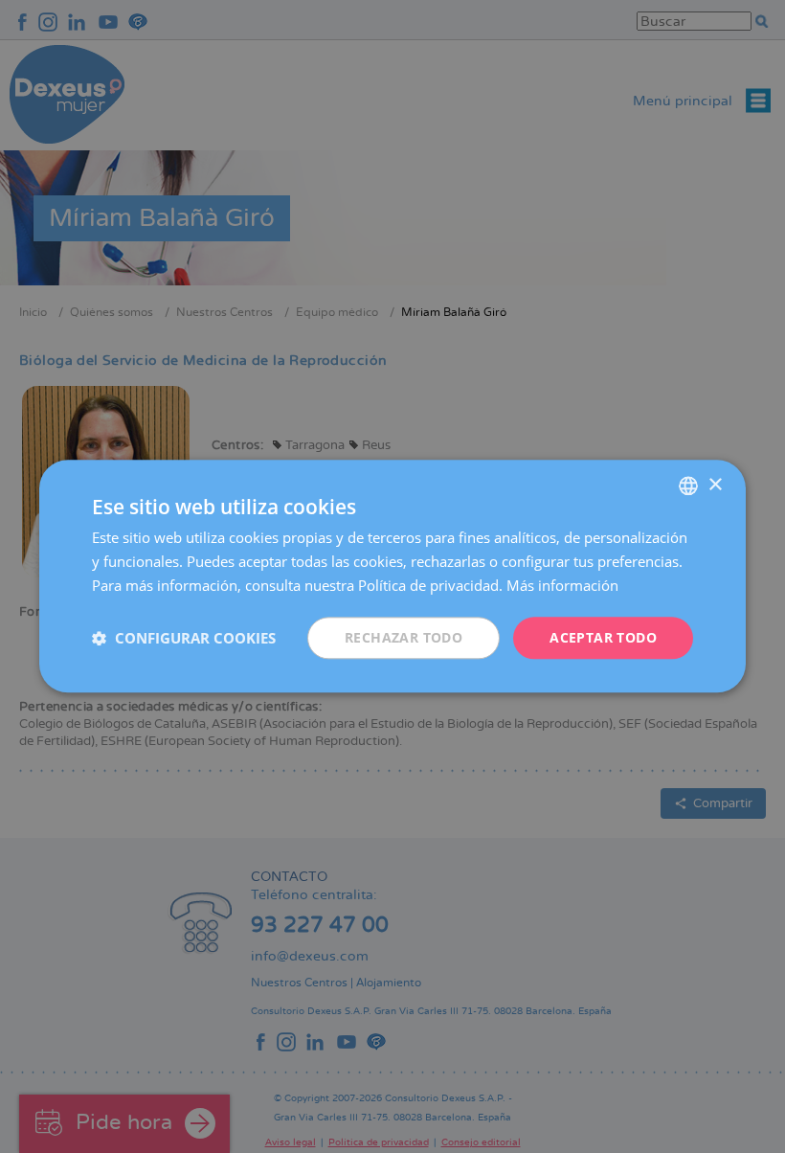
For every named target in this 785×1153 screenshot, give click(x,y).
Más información (562, 585)
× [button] (714, 485)
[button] (184, 637)
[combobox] (688, 485)
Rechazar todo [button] (403, 637)
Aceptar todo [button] (603, 637)
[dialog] (392, 576)
